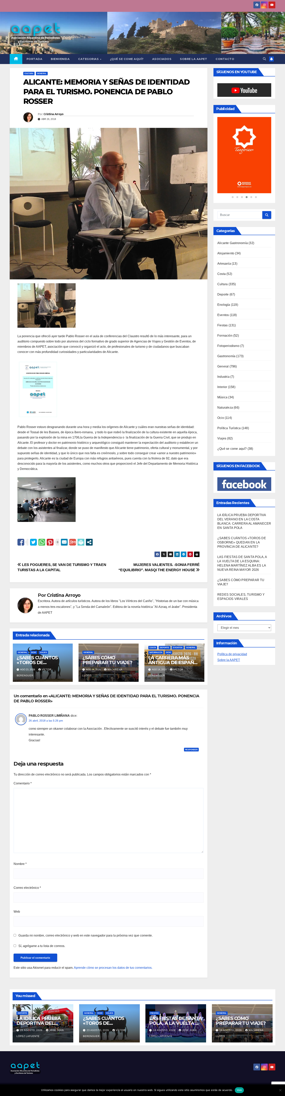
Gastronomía (226, 309)
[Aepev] (244, 132)
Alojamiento (225, 206)
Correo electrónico (27, 887)
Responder (191, 750)
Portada (34, 59)
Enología (223, 258)
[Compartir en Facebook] (20, 542)
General (42, 73)
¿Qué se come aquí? (232, 402)
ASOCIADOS (162, 59)
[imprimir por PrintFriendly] (81, 542)
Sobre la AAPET (228, 613)
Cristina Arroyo (53, 114)
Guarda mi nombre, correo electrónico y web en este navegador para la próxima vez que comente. (85, 935)
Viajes (43, 652)
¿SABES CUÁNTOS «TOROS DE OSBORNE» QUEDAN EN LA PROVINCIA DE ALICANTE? (241, 496)
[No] (280, 1090)
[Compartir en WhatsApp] (41, 542)
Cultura (28, 73)
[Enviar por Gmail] (72, 542)
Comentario (23, 783)
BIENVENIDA (60, 59)
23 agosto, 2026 (98, 1030)
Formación (224, 289)
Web (17, 911)
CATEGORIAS (89, 59)
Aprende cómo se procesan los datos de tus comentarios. (113, 967)
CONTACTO (225, 59)
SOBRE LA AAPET (193, 59)
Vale (239, 1090)
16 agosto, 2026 (164, 1030)
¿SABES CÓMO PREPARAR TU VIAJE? (107, 660)
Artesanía (224, 217)
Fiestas (222, 278)
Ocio (33, 652)
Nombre (20, 864)
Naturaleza (155, 652)
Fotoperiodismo (228, 299)
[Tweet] (33, 542)
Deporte (164, 647)
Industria (223, 330)
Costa (152, 647)
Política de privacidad (232, 607)
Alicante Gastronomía (232, 196)
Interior (222, 340)
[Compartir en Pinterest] (50, 542)
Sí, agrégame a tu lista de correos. (41, 946)
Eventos (177, 647)
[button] (264, 59)
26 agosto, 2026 (31, 1030)
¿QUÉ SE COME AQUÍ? (127, 59)
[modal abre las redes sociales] (89, 542)
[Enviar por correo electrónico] (64, 542)
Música (222, 350)
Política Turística (229, 381)
